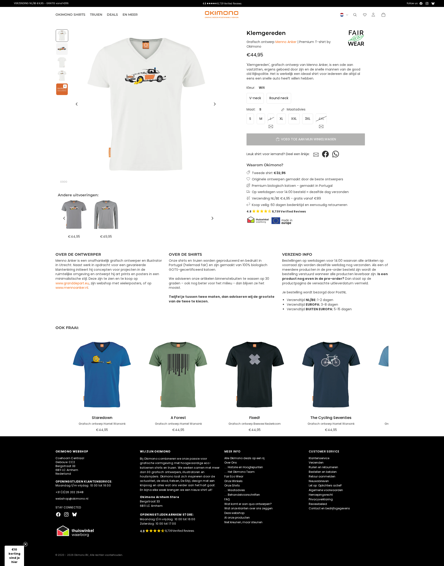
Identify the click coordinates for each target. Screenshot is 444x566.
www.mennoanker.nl (72, 287)
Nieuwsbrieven (319, 481)
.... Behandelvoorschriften (242, 495)
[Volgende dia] (216, 105)
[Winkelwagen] (383, 15)
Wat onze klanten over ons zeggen (248, 508)
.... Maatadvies (234, 490)
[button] (14, 556)
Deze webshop (234, 513)
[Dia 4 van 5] (62, 76)
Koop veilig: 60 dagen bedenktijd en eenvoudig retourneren (299, 205)
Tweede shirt (269, 173)
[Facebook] (421, 3)
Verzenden (316, 462)
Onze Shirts (232, 485)
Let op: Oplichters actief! (325, 485)
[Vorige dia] (75, 105)
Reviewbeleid (318, 504)
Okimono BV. (81, 555)
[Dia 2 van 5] (62, 49)
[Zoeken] (355, 15)
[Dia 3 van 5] (62, 62)
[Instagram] (427, 3)
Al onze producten (237, 518)
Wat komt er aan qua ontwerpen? (248, 504)
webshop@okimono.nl (72, 499)
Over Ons (230, 462)
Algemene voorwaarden (326, 490)
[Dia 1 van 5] (62, 35)
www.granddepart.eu (72, 283)
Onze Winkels (233, 481)
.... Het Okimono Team (239, 472)
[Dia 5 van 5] (62, 89)
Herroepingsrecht (321, 495)
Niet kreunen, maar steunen (243, 522)
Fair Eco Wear (233, 476)
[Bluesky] (433, 3)
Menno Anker (285, 42)
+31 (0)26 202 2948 (69, 492)
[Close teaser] (25, 544)
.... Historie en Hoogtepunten (243, 467)
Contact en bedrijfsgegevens (329, 508)
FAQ (227, 499)
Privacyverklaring (321, 499)
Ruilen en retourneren (323, 467)
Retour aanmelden (322, 476)
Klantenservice (319, 458)
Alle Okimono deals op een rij (244, 458)
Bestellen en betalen (323, 472)
